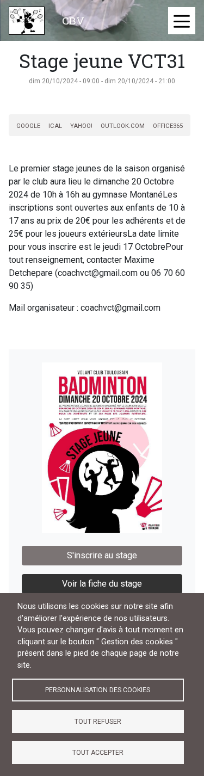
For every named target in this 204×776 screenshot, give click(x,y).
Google (28, 126)
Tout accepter (97, 752)
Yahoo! (81, 126)
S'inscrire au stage (102, 555)
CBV (73, 20)
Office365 (168, 126)
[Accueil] (27, 21)
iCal (55, 126)
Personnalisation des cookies (97, 690)
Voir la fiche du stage (102, 583)
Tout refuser (98, 721)
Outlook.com (123, 126)
